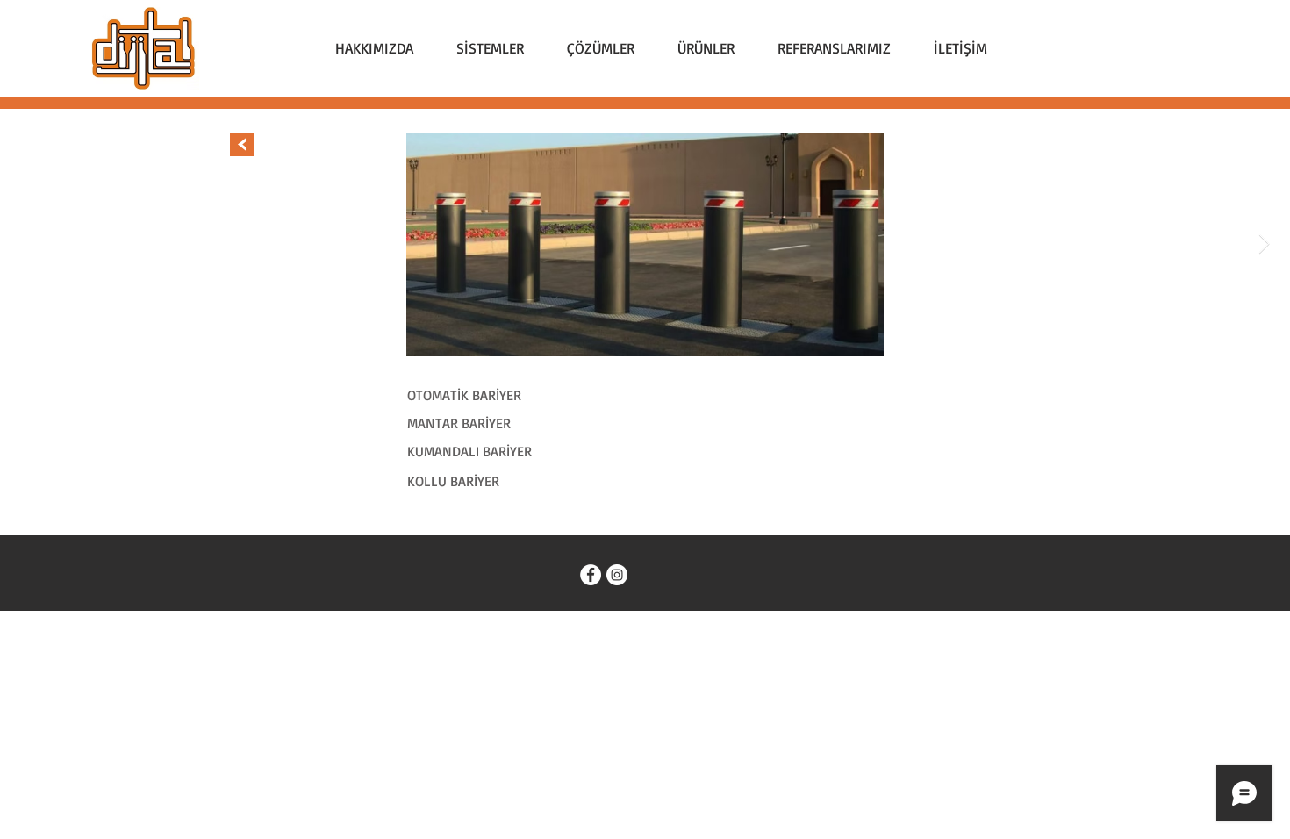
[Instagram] (616, 574)
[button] (489, 48)
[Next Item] (1264, 244)
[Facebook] (590, 574)
